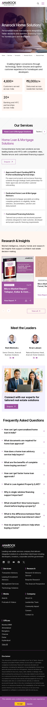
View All (5, 644)
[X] (24, 562)
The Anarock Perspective (35, 584)
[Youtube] (14, 562)
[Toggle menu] (43, 3)
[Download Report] (26, 300)
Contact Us (29, 615)
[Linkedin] (3, 562)
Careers (28, 610)
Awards (4, 598)
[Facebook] (19, 562)
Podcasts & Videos (9, 602)
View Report (9, 301)
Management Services (10, 584)
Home (3, 55)
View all (35, 311)
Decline (29, 704)
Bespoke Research (32, 580)
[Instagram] (8, 562)
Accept (19, 704)
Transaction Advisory (17, 55)
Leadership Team (31, 602)
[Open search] (38, 3)
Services (9, 55)
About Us (28, 598)
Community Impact (32, 606)
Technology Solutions (10, 588)
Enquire (7, 162)
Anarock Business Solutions (28, 55)
